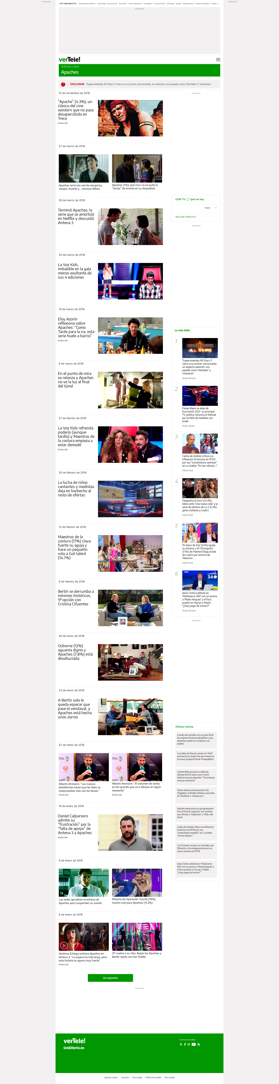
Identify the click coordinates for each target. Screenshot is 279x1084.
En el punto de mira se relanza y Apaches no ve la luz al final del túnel (75, 379)
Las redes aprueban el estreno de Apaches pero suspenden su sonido (80, 901)
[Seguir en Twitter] (181, 1044)
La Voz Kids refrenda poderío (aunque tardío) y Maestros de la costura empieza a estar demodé (76, 436)
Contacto (125, 1077)
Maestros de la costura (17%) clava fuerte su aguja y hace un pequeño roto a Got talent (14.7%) (74, 547)
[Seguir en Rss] (198, 1044)
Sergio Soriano (189, 378)
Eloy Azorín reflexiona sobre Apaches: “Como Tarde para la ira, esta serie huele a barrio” (76, 327)
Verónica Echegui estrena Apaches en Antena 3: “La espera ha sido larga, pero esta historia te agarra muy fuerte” (83, 957)
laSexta (178, 4)
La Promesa (170, 4)
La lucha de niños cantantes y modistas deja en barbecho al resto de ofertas (76, 488)
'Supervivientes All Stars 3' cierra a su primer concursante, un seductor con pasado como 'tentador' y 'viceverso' (148, 84)
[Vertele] (74, 1040)
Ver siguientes (110, 977)
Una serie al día (159, 4)
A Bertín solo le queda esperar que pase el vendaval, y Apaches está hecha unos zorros (75, 708)
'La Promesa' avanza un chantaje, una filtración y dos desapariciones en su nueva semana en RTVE (195, 848)
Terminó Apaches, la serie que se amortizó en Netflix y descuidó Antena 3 (76, 216)
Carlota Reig (101, 4)
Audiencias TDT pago (219, 4)
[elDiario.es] (74, 1047)
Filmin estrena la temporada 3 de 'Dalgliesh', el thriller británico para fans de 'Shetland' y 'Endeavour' (196, 793)
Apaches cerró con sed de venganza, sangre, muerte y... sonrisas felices (81, 186)
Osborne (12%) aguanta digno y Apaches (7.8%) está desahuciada (75, 652)
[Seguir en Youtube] (194, 1044)
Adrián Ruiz (187, 470)
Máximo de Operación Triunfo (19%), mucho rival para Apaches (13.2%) (134, 900)
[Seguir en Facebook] (185, 1044)
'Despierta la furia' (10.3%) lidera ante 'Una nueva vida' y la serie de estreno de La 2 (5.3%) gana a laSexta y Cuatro (200, 505)
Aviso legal (137, 1077)
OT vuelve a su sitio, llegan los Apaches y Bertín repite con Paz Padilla (136, 954)
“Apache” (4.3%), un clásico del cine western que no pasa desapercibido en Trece (76, 110)
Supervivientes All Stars (87, 4)
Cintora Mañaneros (135, 4)
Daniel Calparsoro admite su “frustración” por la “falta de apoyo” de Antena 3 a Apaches (75, 824)
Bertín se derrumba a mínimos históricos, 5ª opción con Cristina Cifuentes (76, 597)
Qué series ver (112, 4)
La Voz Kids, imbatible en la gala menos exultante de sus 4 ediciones (75, 270)
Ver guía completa (185, 217)
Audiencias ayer (188, 4)
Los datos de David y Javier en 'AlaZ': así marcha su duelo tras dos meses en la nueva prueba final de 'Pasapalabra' (195, 756)
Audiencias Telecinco (203, 4)
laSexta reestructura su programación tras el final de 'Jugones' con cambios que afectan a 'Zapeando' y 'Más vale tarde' (195, 813)
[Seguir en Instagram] (188, 1044)
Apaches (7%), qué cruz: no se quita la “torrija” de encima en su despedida (135, 186)
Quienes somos (111, 1077)
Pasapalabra (148, 4)
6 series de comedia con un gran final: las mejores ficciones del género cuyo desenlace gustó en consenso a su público (195, 739)
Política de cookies (153, 1077)
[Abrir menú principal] (218, 59)
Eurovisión (123, 4)
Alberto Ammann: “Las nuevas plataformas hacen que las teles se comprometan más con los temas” (79, 787)
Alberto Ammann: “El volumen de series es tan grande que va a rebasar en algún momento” (136, 787)
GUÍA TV (190, 199)
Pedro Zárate (188, 426)
